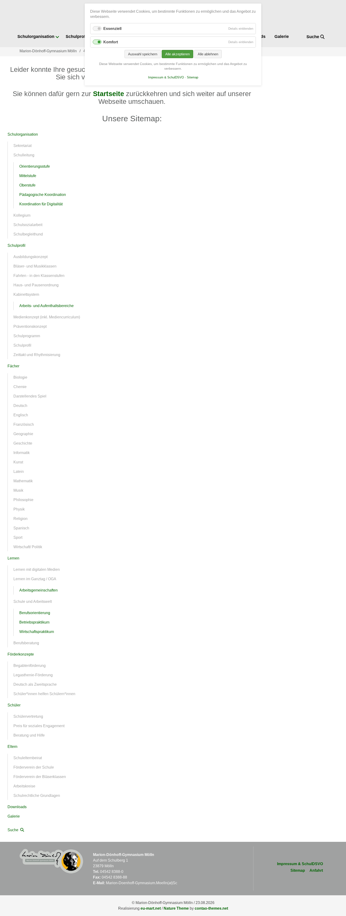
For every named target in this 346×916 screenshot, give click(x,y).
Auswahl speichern (142, 54)
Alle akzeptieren (177, 54)
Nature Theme (176, 908)
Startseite (108, 93)
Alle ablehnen (208, 54)
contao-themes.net (211, 908)
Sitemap (297, 870)
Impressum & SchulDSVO (300, 864)
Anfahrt (316, 870)
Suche (313, 36)
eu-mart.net (151, 908)
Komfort (110, 42)
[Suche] (299, 37)
